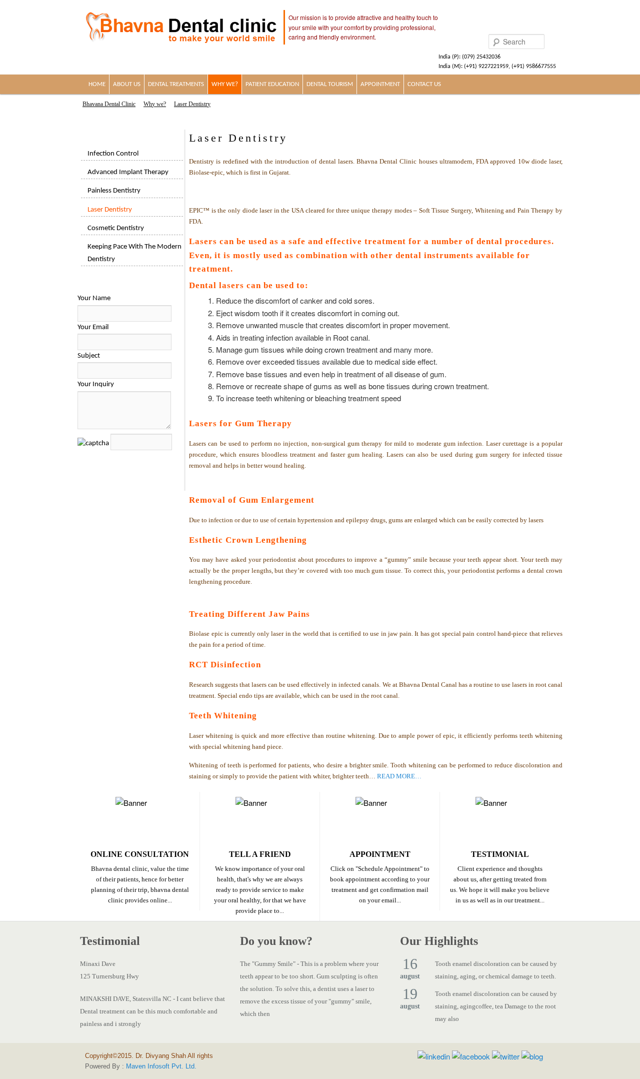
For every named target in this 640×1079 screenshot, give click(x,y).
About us (126, 84)
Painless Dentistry (114, 191)
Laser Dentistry (110, 210)
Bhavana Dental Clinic (109, 104)
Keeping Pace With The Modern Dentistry (135, 253)
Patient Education (272, 84)
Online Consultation (139, 854)
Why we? (225, 84)
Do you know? (276, 940)
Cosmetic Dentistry (116, 228)
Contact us (424, 84)
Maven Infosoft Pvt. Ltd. (161, 1066)
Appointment (380, 84)
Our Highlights (439, 940)
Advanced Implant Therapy (128, 172)
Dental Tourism (329, 84)
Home (97, 84)
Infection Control (113, 154)
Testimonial (500, 854)
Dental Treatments (176, 84)
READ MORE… (399, 776)
